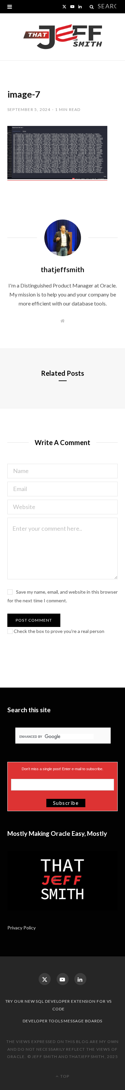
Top (64, 1076)
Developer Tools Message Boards (62, 1020)
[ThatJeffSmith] (62, 37)
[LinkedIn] (80, 979)
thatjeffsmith (62, 269)
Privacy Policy (22, 927)
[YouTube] (63, 979)
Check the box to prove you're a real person (58, 631)
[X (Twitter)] (45, 979)
